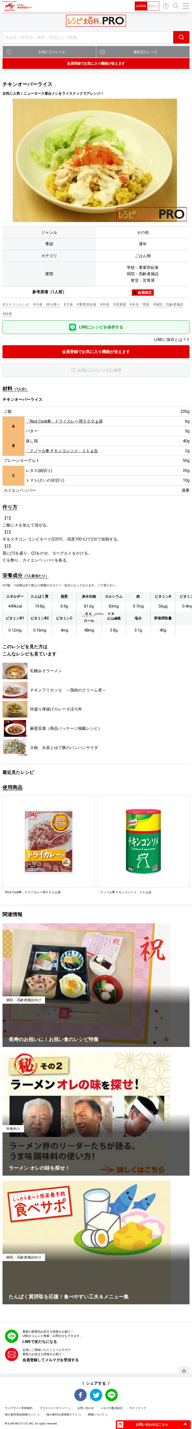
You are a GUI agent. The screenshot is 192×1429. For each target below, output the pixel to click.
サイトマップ (138, 1408)
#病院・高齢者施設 (168, 304)
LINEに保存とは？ (170, 339)
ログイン (153, 6)
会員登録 (141, 6)
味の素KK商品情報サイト (20, 1414)
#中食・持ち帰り (46, 304)
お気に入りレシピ (52, 52)
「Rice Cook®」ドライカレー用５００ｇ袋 (64, 421)
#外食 (105, 304)
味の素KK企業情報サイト (62, 1414)
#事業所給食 (86, 304)
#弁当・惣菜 (140, 304)
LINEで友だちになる (39, 1341)
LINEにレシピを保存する (101, 327)
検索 (181, 37)
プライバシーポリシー (53, 1408)
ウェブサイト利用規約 (18, 1408)
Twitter (96, 1395)
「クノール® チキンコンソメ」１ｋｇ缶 (62, 450)
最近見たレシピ (146, 52)
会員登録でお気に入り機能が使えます (96, 63)
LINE (111, 1395)
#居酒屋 (119, 304)
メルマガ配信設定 (112, 1408)
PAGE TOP (184, 1370)
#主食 (68, 304)
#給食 (7, 314)
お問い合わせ (166, 6)
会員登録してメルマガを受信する (50, 1360)
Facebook (80, 1395)
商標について (96, 1414)
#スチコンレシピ (16, 304)
